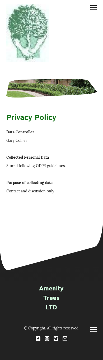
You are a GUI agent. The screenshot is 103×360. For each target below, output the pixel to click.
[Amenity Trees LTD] (51, 315)
